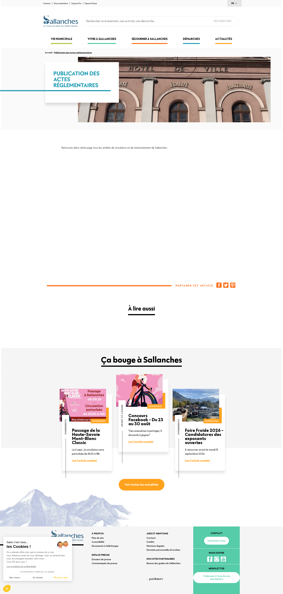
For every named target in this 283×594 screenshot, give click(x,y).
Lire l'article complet (84, 460)
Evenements (65, 426)
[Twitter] (225, 285)
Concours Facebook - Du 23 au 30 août (145, 419)
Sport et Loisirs (122, 415)
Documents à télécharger (105, 545)
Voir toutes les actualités (142, 484)
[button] (7, 588)
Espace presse (91, 3)
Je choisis (38, 577)
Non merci (14, 577)
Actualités (223, 39)
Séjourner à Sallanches (150, 39)
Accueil (48, 52)
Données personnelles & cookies (163, 549)
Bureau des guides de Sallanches (163, 563)
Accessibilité (98, 541)
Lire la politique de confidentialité (21, 566)
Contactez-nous (217, 540)
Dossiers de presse (101, 559)
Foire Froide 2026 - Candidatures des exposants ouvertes (204, 436)
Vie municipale (61, 39)
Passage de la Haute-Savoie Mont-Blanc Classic (86, 436)
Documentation (61, 3)
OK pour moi (61, 577)
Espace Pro (76, 3)
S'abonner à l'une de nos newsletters (216, 577)
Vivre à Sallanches (102, 39)
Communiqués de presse (104, 563)
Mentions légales (155, 545)
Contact (46, 3)
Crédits (150, 541)
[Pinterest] (232, 285)
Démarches (191, 39)
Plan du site (98, 537)
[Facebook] (219, 285)
